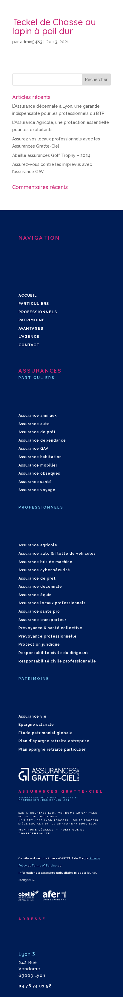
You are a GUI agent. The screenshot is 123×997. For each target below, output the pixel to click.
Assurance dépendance (42, 440)
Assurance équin (35, 595)
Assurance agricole (38, 545)
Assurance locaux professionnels (52, 603)
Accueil (28, 295)
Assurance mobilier (38, 465)
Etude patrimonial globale (46, 733)
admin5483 (31, 41)
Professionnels (38, 312)
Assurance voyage (37, 490)
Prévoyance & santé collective (50, 628)
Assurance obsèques (39, 473)
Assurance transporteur (42, 620)
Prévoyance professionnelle (48, 636)
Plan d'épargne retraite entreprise (54, 741)
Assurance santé (35, 482)
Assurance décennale (40, 586)
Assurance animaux (38, 415)
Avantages (31, 328)
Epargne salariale (36, 724)
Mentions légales (36, 829)
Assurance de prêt (37, 432)
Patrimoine (32, 320)
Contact (29, 345)
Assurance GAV (33, 448)
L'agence (29, 337)
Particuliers (34, 304)
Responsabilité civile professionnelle (57, 661)
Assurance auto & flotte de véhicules (57, 553)
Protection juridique (39, 644)
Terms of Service (44, 865)
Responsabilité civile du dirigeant (53, 653)
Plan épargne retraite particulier (52, 749)
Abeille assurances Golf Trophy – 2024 (51, 155)
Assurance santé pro (39, 611)
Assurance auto (34, 424)
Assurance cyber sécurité (44, 570)
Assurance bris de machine (46, 562)
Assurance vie (33, 716)
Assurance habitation (40, 457)
